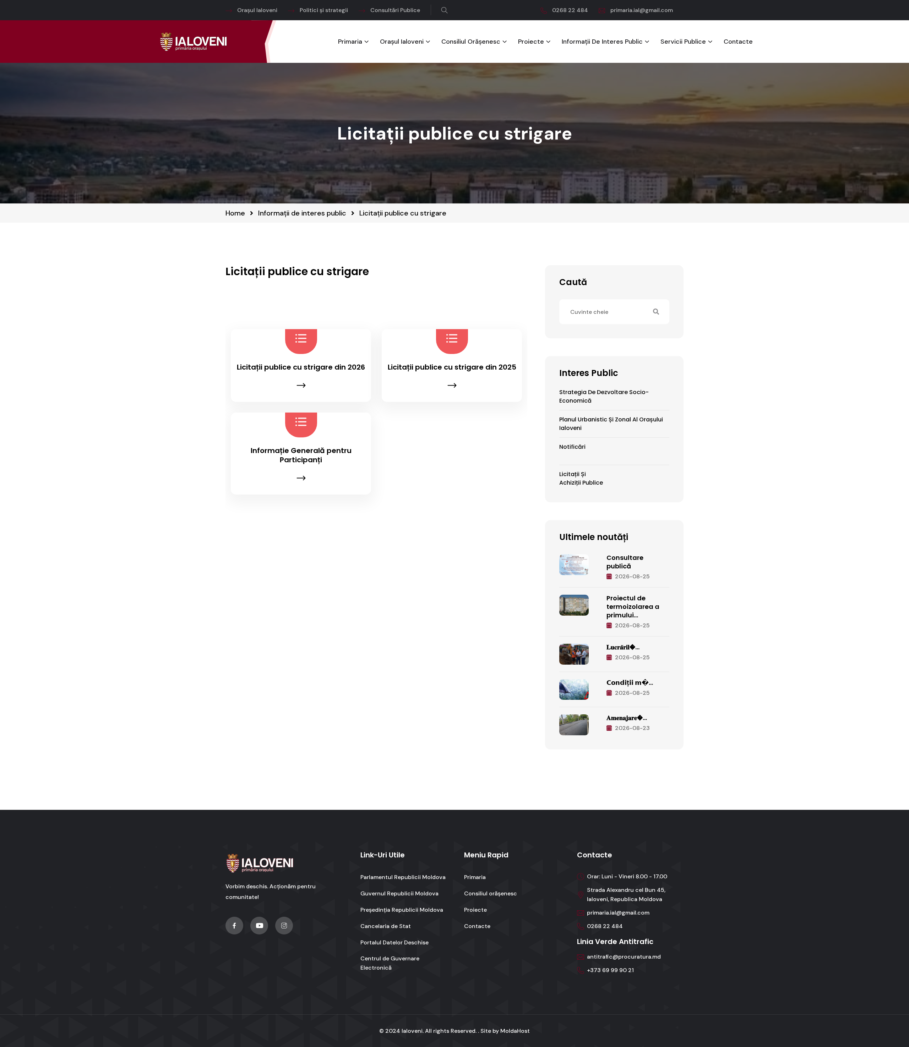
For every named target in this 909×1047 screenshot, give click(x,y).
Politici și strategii (324, 10)
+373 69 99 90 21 (610, 970)
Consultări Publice (395, 10)
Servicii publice (683, 42)
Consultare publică (624, 562)
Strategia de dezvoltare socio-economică (604, 396)
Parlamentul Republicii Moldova (403, 877)
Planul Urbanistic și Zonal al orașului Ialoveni (611, 423)
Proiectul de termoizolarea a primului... (632, 607)
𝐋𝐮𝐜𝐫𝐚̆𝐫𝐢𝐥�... (622, 647)
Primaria (350, 42)
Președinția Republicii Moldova (401, 910)
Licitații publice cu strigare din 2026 (301, 367)
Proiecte (531, 42)
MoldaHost (515, 1031)
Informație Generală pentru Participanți (301, 455)
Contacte (738, 42)
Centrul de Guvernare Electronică (389, 963)
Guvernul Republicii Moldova (399, 893)
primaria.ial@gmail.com (641, 10)
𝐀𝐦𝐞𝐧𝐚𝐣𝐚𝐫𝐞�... (626, 717)
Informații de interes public (602, 42)
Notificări (572, 447)
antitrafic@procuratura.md (624, 956)
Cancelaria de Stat (385, 926)
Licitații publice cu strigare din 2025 (452, 367)
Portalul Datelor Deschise (394, 942)
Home (235, 213)
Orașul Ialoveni (257, 10)
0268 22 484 (570, 10)
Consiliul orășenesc (470, 42)
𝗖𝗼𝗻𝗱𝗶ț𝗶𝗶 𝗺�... (629, 682)
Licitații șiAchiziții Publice (581, 478)
